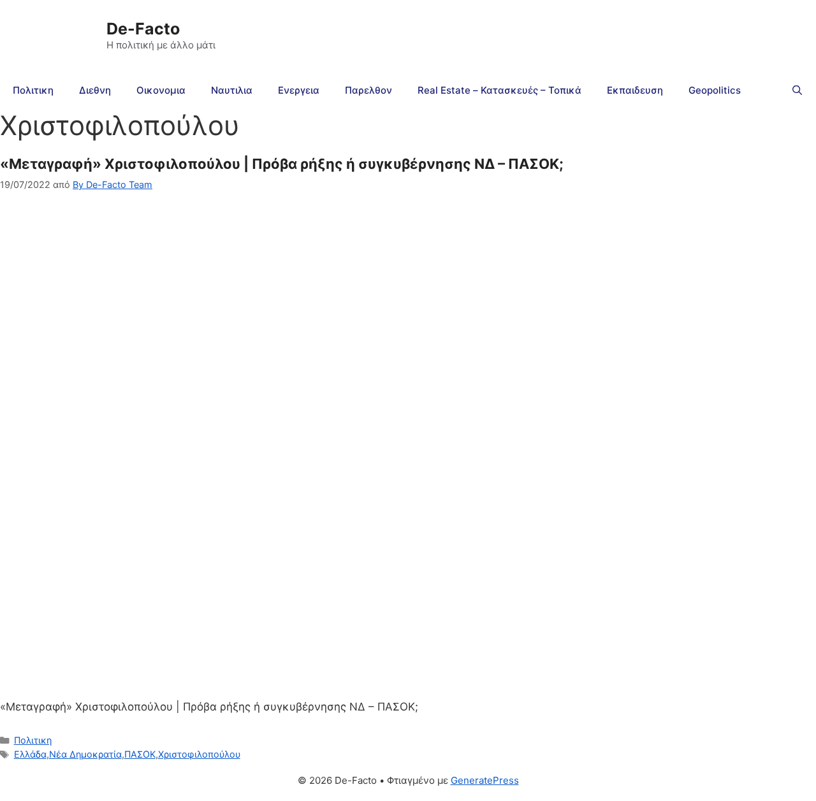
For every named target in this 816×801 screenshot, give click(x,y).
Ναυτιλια (231, 90)
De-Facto (143, 28)
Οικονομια (161, 90)
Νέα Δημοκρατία (85, 754)
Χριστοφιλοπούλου (199, 754)
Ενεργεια (298, 90)
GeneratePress (485, 780)
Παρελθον (368, 90)
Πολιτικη (33, 90)
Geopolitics (714, 90)
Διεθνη (95, 90)
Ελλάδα (30, 754)
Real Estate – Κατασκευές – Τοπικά (499, 90)
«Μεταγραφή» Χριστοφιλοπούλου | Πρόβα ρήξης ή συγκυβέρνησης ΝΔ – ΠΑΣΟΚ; (282, 163)
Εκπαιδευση (635, 90)
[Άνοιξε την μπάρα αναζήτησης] (797, 90)
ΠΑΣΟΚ (140, 754)
